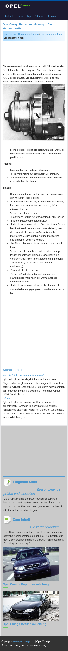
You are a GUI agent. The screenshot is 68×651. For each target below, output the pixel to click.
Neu (20, 16)
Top (29, 16)
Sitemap (39, 16)
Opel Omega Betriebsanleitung (24, 624)
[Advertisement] (34, 53)
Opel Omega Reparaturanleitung (21, 34)
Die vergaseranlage (51, 34)
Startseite (9, 16)
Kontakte (53, 16)
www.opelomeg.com (23, 641)
